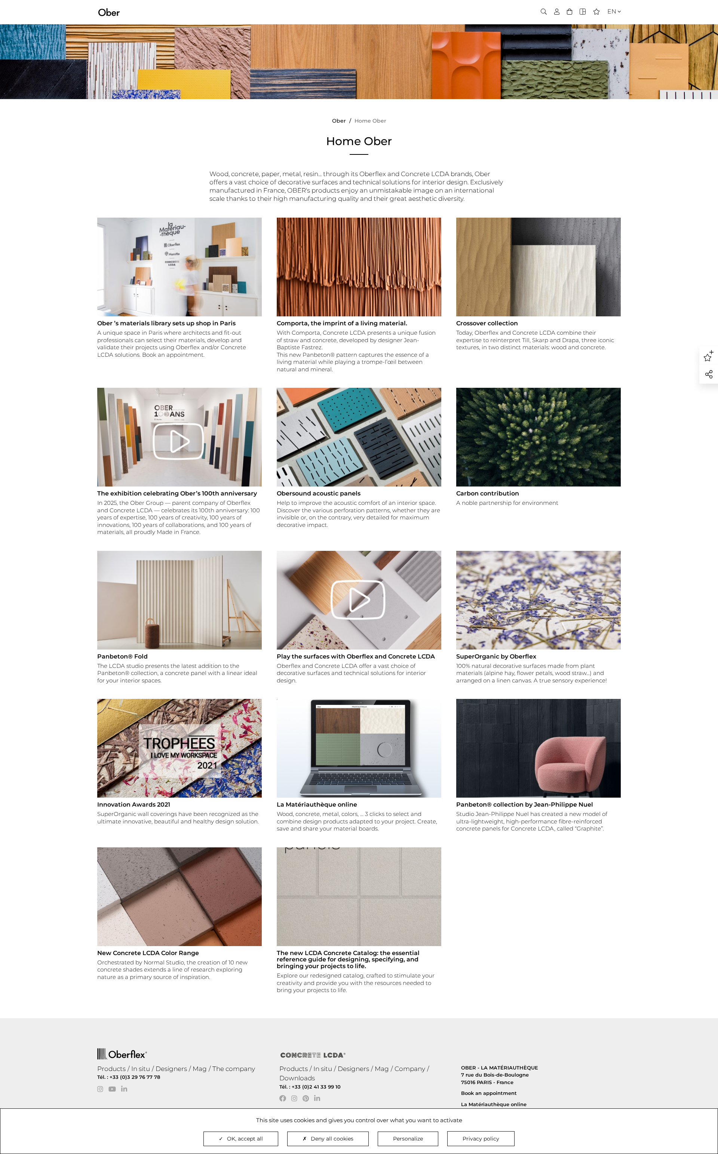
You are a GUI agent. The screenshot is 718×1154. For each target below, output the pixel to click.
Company (410, 1068)
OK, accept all (245, 1138)
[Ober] (109, 11)
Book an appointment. (173, 354)
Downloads (297, 1078)
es (609, 34)
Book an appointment (489, 1093)
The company (233, 1068)
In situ (140, 1068)
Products (111, 1068)
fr (609, 25)
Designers (171, 1068)
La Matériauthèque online (494, 1104)
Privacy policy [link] (481, 1138)
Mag (200, 1068)
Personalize (408, 1138)
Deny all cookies (332, 1138)
